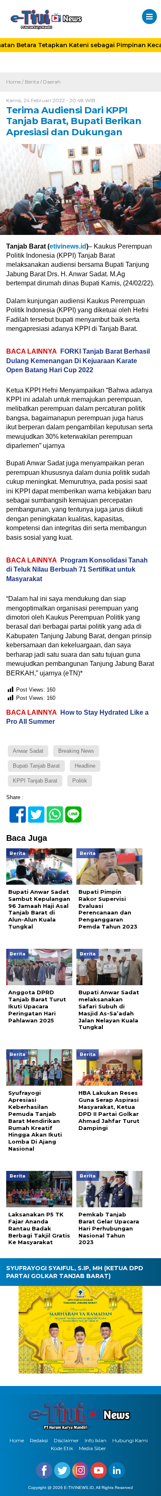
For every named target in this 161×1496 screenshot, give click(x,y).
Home (16, 1440)
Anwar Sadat (28, 751)
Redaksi (39, 1440)
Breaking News (76, 751)
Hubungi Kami (130, 1440)
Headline (85, 766)
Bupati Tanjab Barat (36, 766)
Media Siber (92, 1448)
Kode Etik (62, 1448)
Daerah (52, 82)
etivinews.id (68, 246)
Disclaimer (66, 1440)
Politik (79, 781)
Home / (15, 82)
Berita (32, 82)
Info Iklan (96, 1440)
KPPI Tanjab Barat (35, 781)
